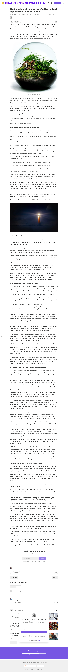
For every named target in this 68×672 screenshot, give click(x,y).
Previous (15, 577)
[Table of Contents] (1, 336)
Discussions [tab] (20, 610)
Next (54, 577)
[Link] (8, 128)
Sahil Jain (15, 599)
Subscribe (57, 3)
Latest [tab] (14, 610)
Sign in (64, 3)
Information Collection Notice (33, 636)
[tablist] (15, 586)
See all (12, 642)
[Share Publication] (51, 3)
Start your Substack (30, 666)
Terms (37, 662)
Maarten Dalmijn (16, 16)
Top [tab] (11, 610)
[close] (47, 613)
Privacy (34, 662)
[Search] (48, 3)
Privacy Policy (44, 636)
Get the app (40, 666)
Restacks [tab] (19, 586)
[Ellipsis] (57, 599)
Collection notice (43, 662)
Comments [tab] (13, 586)
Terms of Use (40, 635)
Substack (27, 669)
